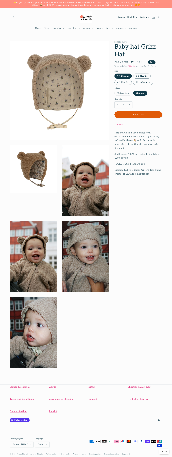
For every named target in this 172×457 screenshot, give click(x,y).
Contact (93, 399)
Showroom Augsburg (139, 387)
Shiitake (140, 93)
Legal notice (126, 454)
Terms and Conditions (22, 399)
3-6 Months (142, 76)
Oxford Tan (124, 93)
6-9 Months (123, 82)
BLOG (92, 387)
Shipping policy (95, 454)
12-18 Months (143, 82)
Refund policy (51, 454)
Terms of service (79, 454)
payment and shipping (61, 399)
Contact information (111, 454)
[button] (13, 17)
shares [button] (120, 124)
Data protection (18, 411)
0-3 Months (123, 76)
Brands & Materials (20, 387)
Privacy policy (65, 454)
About (52, 387)
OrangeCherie (21, 454)
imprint (53, 411)
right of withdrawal (138, 399)
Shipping (132, 66)
